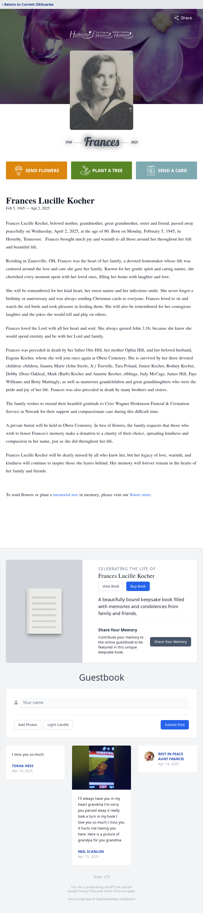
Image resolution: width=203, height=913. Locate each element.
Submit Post (175, 724)
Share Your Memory (170, 641)
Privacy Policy (87, 891)
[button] (101, 768)
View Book (110, 586)
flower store (140, 494)
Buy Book (138, 586)
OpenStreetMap (107, 899)
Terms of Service (115, 891)
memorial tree (65, 494)
